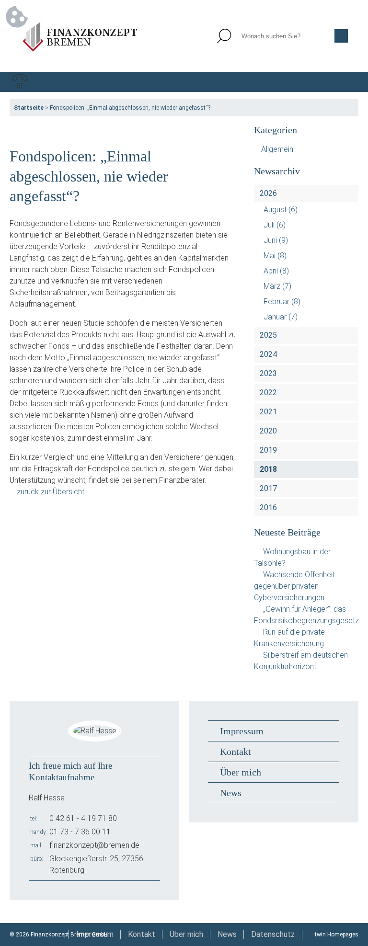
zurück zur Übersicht (50, 491)
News (231, 792)
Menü (348, 82)
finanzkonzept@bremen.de (94, 845)
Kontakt (235, 751)
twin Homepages (336, 934)
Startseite (29, 107)
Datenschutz (273, 934)
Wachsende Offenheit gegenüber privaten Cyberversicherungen (294, 586)
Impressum (242, 731)
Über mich (240, 772)
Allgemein (277, 149)
